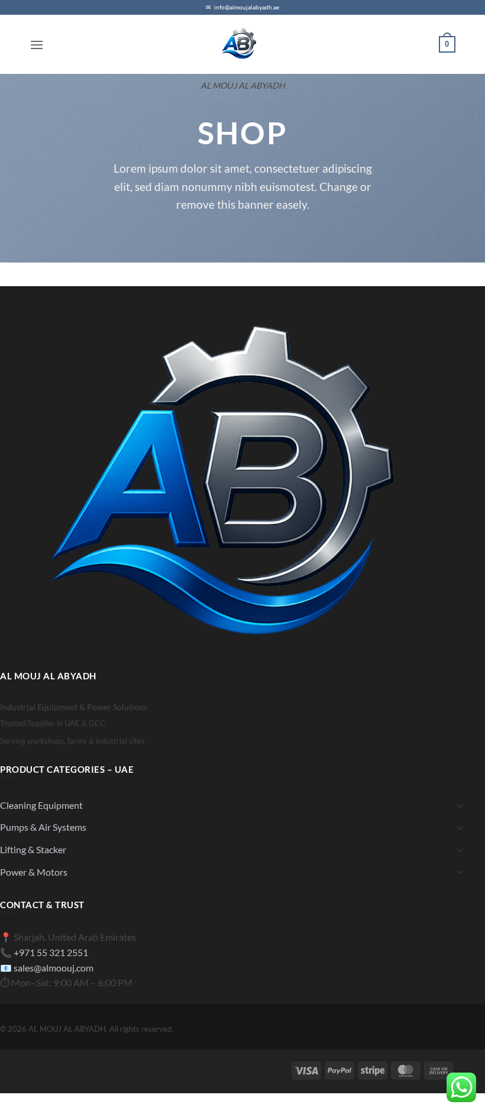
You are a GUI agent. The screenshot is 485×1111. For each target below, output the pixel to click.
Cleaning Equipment (41, 805)
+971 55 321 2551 (51, 952)
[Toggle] (460, 805)
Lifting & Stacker (33, 849)
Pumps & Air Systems (43, 827)
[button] (37, 44)
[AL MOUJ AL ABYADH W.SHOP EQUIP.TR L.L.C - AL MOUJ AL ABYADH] (242, 44)
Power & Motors (33, 871)
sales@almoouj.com (53, 967)
